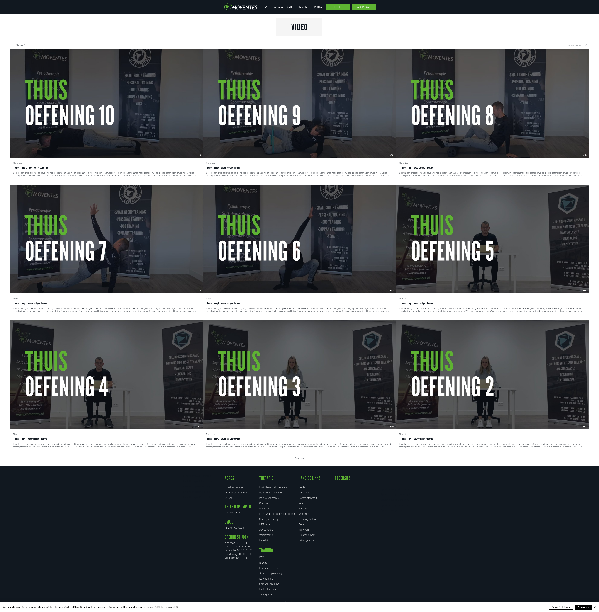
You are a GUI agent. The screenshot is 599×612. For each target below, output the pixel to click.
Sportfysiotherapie (269, 518)
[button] (19, 45)
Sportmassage (267, 503)
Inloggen (303, 503)
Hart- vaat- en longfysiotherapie (277, 513)
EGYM (262, 557)
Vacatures (304, 513)
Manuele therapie (269, 497)
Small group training (270, 573)
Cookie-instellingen (561, 607)
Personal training (268, 567)
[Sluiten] (595, 607)
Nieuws (303, 508)
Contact (303, 487)
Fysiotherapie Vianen (271, 492)
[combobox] (577, 45)
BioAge (263, 562)
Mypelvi (263, 540)
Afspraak (304, 492)
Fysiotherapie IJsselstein (273, 487)
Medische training (269, 589)
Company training (269, 583)
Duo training (266, 578)
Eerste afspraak (308, 497)
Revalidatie (265, 508)
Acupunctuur (266, 529)
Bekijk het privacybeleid (166, 607)
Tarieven (304, 529)
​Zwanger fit (265, 594)
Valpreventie (266, 534)
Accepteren (583, 607)
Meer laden (299, 458)
